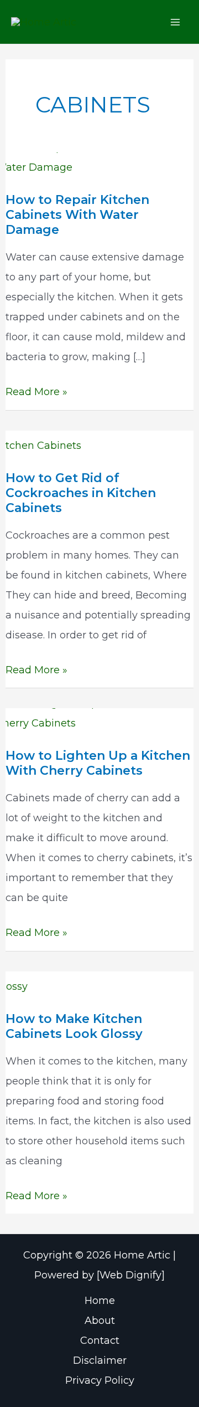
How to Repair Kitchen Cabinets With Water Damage (77, 214)
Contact (99, 1340)
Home (100, 1301)
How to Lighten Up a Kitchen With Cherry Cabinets (98, 763)
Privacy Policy (99, 1380)
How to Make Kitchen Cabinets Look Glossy (74, 1026)
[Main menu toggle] (175, 22)
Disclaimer (100, 1360)
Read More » (36, 393)
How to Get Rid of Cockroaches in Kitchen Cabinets (81, 492)
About (100, 1320)
